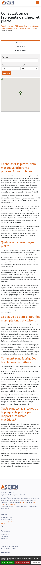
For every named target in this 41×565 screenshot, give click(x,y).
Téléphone (4, 524)
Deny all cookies (23, 562)
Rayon (4, 65)
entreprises (23, 502)
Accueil (3, 26)
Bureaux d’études (20, 50)
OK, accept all (8, 562)
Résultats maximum (27, 65)
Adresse (5, 57)
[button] (20, 93)
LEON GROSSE (12, 504)
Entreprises (19, 43)
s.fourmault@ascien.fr (7, 522)
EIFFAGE (3, 504)
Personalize (36, 562)
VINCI (34, 502)
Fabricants (32, 28)
